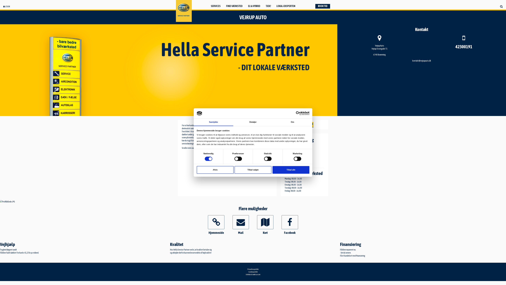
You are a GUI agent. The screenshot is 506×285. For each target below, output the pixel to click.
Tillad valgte (253, 170)
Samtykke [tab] (213, 122)
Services (216, 6)
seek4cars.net (256, 275)
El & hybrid (254, 6)
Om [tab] (292, 122)
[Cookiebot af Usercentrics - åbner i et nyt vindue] (297, 113)
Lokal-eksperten (285, 6)
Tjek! (268, 6)
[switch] (238, 159)
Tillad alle (291, 170)
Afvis (215, 170)
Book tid (322, 6)
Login (7, 6)
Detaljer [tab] (253, 122)
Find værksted (234, 6)
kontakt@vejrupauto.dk (421, 61)
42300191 (463, 46)
